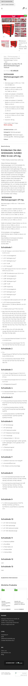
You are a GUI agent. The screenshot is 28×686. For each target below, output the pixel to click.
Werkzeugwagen (13, 56)
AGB (2, 636)
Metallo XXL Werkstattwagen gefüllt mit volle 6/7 (19, 603)
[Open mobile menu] (1, 8)
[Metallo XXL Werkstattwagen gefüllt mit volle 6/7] (20, 594)
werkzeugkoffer (8, 136)
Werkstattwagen (18, 135)
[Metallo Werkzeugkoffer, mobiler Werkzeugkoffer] (8, 594)
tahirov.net (7, 673)
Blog (2, 654)
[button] (2, 26)
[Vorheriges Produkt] (4, 62)
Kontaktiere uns (6, 652)
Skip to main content (7, 4)
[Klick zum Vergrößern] (3, 36)
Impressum (4, 634)
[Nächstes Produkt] (7, 62)
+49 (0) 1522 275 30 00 (12, 622)
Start (5, 56)
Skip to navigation (6, 1)
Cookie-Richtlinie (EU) (7, 640)
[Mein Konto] (26, 8)
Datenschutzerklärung (8, 638)
